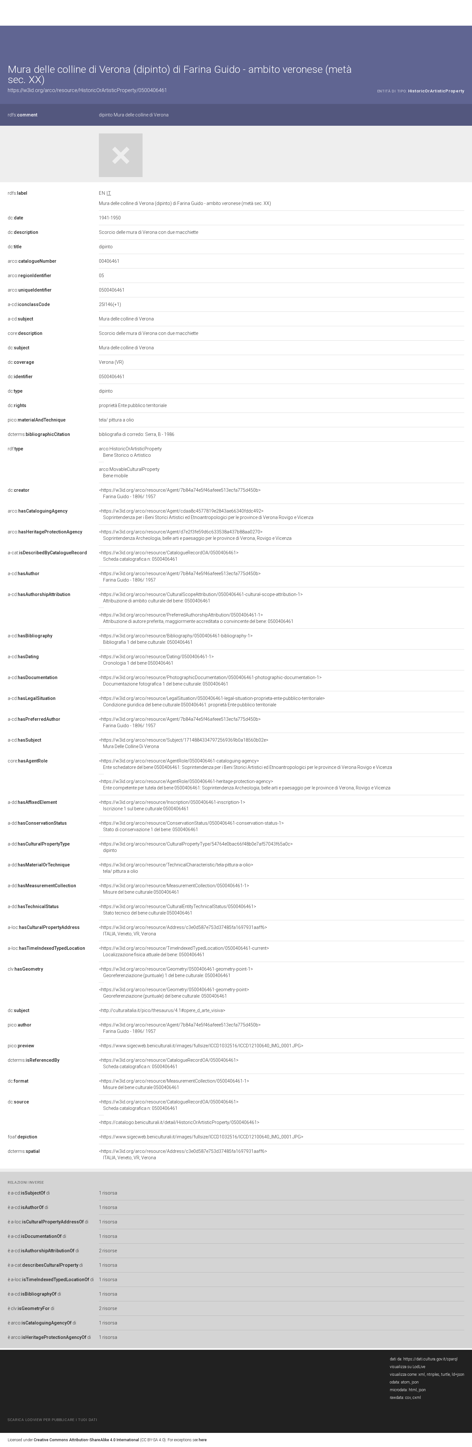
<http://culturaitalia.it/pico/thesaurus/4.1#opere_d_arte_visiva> (162, 1010)
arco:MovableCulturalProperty (129, 472)
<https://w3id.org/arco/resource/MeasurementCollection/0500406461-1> (174, 889)
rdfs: (22, 114)
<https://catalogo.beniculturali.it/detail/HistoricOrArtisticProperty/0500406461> (179, 1122)
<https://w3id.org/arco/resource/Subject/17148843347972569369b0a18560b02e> (183, 743)
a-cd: (29, 304)
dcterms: (39, 434)
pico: (37, 419)
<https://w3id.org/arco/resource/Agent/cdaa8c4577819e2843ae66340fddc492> (206, 514)
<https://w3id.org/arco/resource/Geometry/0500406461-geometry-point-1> (176, 972)
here (203, 1440)
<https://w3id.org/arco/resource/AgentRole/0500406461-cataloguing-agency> (245, 764)
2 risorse (108, 1250)
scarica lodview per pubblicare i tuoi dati (52, 1420)
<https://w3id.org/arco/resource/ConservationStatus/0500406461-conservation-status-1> (191, 826)
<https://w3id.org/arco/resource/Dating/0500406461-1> (156, 660)
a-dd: (32, 802)
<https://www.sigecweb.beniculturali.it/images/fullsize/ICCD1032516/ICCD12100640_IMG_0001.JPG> (201, 1045)
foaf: (22, 1136)
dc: (15, 217)
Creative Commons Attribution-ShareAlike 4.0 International (86, 1440)
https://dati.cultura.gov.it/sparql (430, 1359)
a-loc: (44, 927)
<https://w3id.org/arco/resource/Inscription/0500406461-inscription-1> (172, 805)
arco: (32, 261)
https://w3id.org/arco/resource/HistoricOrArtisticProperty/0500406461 (87, 90)
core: (25, 333)
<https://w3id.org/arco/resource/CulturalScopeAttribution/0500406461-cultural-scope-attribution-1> (201, 597)
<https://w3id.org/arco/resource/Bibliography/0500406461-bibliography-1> (176, 639)
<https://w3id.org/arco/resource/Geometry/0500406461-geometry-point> (174, 993)
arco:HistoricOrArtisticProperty (130, 452)
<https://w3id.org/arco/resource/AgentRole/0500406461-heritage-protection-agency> (244, 784)
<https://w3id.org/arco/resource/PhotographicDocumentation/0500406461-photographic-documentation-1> (210, 680)
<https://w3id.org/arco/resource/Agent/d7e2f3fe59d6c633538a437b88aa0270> (195, 535)
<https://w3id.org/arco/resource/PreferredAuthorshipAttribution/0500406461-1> (196, 618)
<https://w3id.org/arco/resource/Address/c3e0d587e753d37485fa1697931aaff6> (183, 930)
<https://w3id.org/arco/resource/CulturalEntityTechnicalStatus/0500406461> (177, 909)
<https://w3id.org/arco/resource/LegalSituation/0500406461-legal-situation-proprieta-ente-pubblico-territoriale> (212, 701)
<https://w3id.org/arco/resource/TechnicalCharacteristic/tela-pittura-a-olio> (176, 868)
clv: (25, 969)
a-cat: (47, 552)
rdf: (15, 448)
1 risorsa (108, 1193)
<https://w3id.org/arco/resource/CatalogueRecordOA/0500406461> (169, 556)
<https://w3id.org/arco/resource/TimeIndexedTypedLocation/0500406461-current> (184, 951)
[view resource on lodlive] (461, 41)
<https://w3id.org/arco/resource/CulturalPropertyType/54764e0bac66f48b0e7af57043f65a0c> (196, 847)
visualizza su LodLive (407, 1367)
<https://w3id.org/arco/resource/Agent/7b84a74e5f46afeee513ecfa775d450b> (180, 493)
